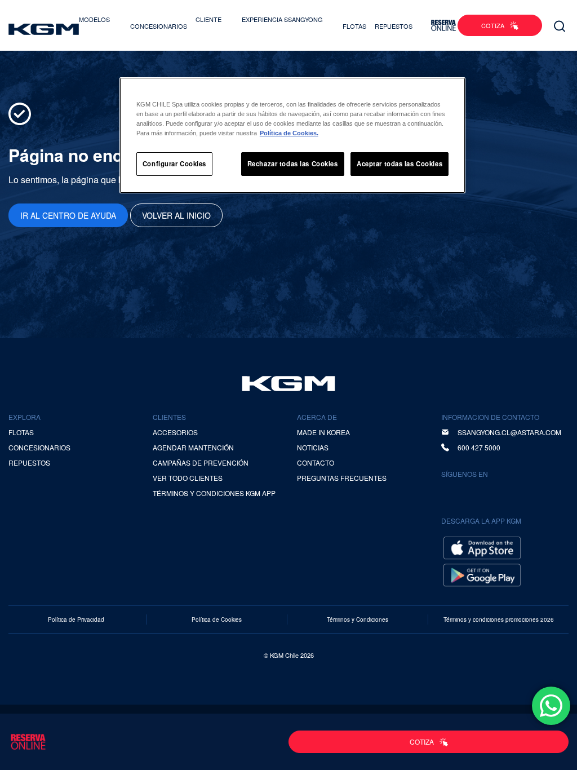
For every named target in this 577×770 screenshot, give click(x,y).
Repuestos (393, 25)
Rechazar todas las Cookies (292, 163)
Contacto (315, 462)
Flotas (354, 25)
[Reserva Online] (443, 25)
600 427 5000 (479, 447)
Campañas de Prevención (200, 462)
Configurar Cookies (174, 163)
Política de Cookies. (289, 133)
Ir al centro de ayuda (68, 215)
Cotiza (492, 25)
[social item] (452, 492)
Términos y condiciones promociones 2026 (498, 619)
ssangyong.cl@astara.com (509, 432)
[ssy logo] (288, 383)
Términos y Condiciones (357, 619)
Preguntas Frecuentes (342, 478)
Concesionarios (158, 25)
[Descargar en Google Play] (482, 573)
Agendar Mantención (193, 447)
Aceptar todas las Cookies (399, 163)
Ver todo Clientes (188, 478)
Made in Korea (323, 432)
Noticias (313, 447)
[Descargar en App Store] (482, 546)
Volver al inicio (176, 215)
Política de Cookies (217, 619)
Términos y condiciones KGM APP (214, 493)
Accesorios (175, 432)
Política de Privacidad (76, 619)
